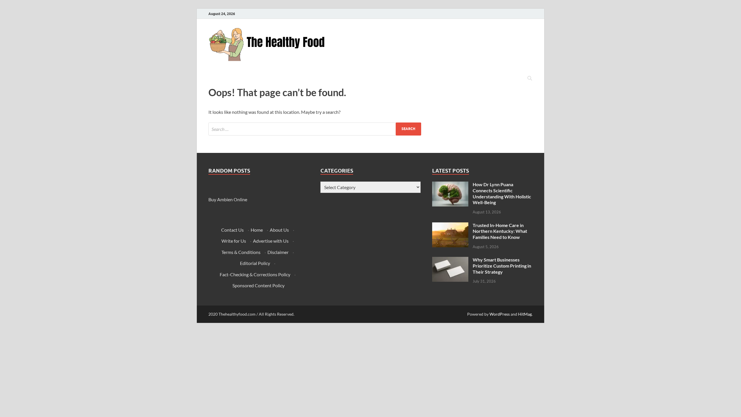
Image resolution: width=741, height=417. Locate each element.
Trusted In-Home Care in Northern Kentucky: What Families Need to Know (500, 231)
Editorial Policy (255, 263)
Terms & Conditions (241, 252)
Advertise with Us (271, 241)
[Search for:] (314, 129)
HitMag (525, 314)
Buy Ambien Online (227, 199)
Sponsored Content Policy (258, 285)
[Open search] (529, 78)
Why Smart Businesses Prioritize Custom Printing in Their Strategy (502, 266)
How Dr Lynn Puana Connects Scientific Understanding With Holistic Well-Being (502, 193)
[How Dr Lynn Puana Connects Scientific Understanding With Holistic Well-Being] (450, 185)
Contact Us (232, 230)
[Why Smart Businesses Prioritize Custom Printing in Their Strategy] (450, 260)
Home (257, 230)
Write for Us (233, 241)
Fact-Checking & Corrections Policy (255, 274)
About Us (279, 230)
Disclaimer (278, 252)
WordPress (499, 314)
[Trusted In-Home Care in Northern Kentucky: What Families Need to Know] (450, 225)
